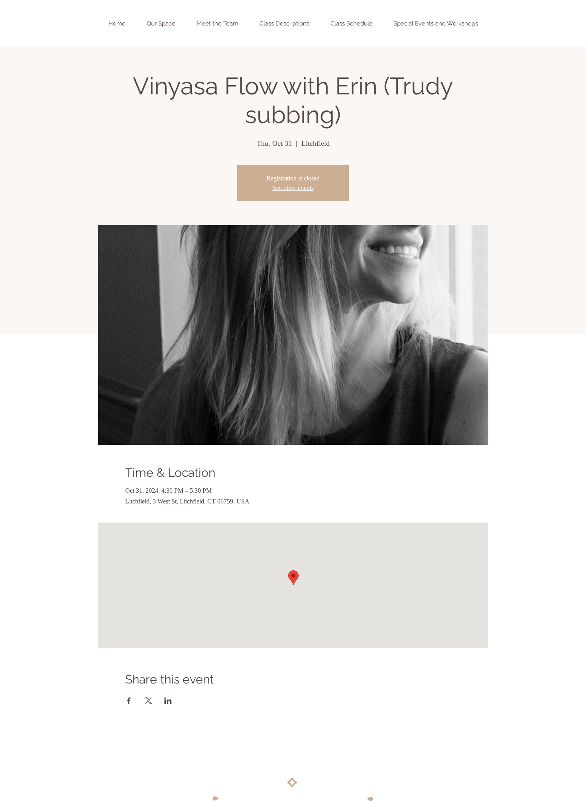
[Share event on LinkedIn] (168, 700)
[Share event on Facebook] (129, 700)
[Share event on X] (148, 700)
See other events (293, 187)
